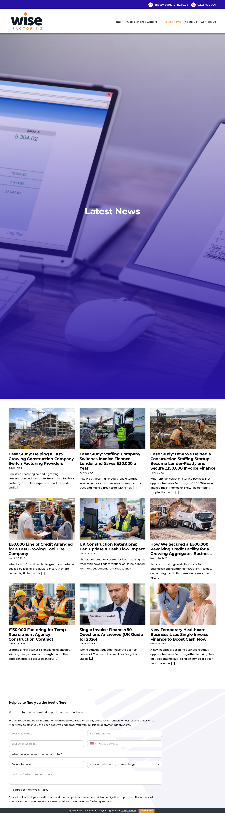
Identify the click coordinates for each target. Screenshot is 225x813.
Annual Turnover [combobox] (22, 764)
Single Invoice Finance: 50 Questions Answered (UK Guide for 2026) (111, 634)
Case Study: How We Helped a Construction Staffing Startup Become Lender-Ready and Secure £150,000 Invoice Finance (182, 461)
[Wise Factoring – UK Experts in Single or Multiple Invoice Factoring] (26, 12)
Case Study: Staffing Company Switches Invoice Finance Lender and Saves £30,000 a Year (110, 461)
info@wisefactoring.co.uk (171, 5)
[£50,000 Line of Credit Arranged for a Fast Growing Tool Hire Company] (41, 519)
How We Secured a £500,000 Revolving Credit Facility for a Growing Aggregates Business (180, 549)
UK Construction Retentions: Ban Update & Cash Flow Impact (112, 546)
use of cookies (128, 810)
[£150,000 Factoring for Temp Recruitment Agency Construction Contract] (41, 604)
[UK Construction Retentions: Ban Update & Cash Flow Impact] (112, 519)
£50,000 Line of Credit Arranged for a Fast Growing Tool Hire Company (41, 549)
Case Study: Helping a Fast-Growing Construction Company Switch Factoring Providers (41, 459)
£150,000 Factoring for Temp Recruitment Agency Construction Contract (37, 634)
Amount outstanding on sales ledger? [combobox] (114, 764)
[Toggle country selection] (93, 744)
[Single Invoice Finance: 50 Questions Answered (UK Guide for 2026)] (112, 604)
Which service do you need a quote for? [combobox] (37, 754)
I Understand (147, 811)
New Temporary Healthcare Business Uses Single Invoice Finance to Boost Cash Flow (179, 634)
